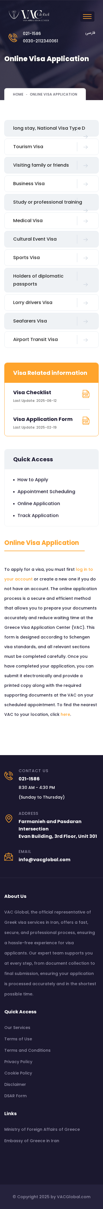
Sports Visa (26, 257)
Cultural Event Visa (35, 239)
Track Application (38, 515)
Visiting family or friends (41, 165)
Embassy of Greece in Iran (31, 1141)
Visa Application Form (43, 419)
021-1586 (32, 33)
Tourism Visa (28, 146)
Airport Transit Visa (35, 339)
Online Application (38, 503)
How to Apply (32, 479)
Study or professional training (47, 202)
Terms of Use (18, 1039)
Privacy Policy (18, 1062)
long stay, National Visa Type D (49, 128)
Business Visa (29, 183)
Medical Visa (28, 220)
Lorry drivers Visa (32, 302)
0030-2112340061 (40, 41)
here (65, 714)
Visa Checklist (32, 392)
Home (18, 94)
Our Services (17, 1027)
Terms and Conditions (27, 1050)
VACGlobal (68, 1197)
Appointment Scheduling (46, 491)
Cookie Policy (18, 1073)
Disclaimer (15, 1084)
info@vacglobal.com (44, 859)
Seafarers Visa (30, 321)
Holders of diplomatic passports (38, 280)
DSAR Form (15, 1096)
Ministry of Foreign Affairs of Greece (42, 1129)
